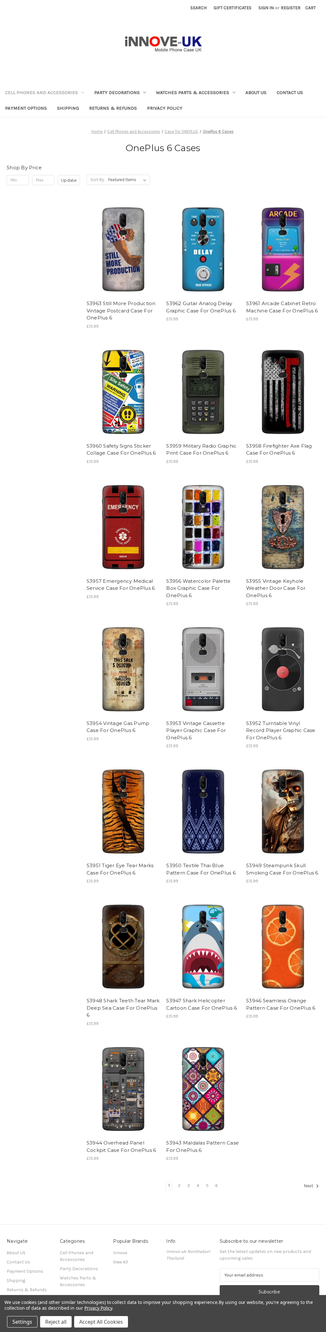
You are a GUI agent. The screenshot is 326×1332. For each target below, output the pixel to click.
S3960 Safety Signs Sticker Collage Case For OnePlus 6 (121, 449)
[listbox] (128, 180)
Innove (120, 1252)
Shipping (68, 108)
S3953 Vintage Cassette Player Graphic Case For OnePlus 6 (196, 730)
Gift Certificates (233, 8)
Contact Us (290, 92)
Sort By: (97, 179)
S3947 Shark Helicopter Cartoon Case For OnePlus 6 (201, 1004)
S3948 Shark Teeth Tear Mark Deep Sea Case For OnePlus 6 (123, 1008)
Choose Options (123, 259)
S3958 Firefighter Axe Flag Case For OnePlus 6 (279, 449)
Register (291, 8)
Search (198, 8)
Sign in (266, 8)
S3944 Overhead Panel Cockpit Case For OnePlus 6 (121, 1146)
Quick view (117, 237)
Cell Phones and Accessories (41, 92)
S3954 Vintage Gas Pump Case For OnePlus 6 (118, 727)
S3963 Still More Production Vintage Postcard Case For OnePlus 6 (121, 310)
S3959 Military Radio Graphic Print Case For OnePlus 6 (201, 449)
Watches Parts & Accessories (192, 92)
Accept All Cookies (101, 1321)
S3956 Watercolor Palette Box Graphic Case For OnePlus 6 (198, 588)
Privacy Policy (164, 108)
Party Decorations (117, 92)
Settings (22, 1321)
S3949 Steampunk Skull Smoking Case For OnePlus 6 (282, 869)
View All (120, 1262)
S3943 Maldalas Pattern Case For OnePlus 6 (202, 1146)
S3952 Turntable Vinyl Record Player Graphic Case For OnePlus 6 (280, 730)
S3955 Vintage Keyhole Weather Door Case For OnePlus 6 (275, 588)
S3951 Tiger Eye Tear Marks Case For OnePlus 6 (120, 869)
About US (255, 92)
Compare (120, 248)
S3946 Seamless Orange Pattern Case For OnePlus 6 (280, 1004)
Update (69, 180)
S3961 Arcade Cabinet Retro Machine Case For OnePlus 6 (282, 307)
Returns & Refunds (113, 108)
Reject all (56, 1321)
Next (309, 1186)
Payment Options (26, 108)
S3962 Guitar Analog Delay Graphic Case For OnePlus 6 (201, 307)
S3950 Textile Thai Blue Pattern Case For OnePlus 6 (201, 869)
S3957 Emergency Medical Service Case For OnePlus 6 (121, 584)
